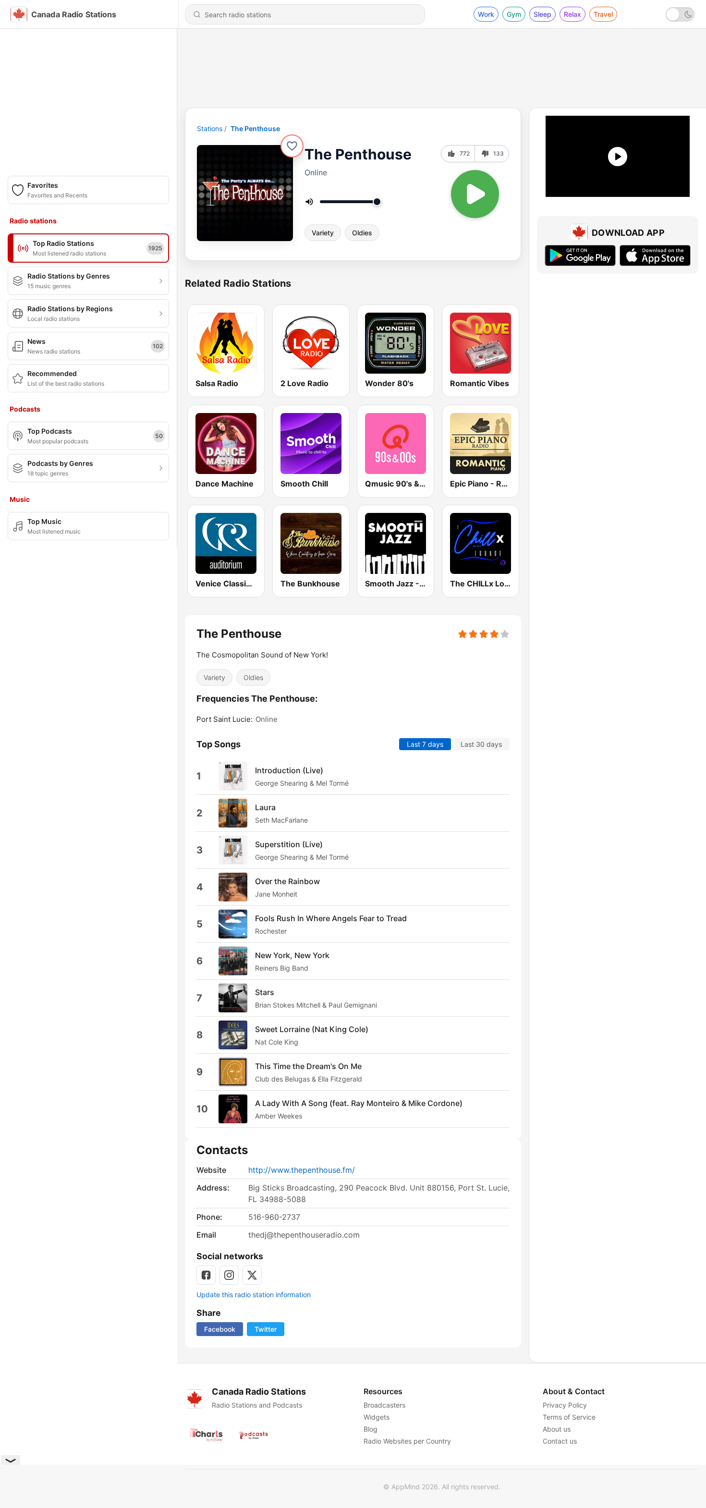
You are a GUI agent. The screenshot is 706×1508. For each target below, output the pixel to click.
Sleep (542, 14)
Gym (514, 14)
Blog (370, 1429)
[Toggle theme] (680, 14)
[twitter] (252, 1275)
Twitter (266, 1329)
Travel (603, 14)
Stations (209, 128)
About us (557, 1429)
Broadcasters (384, 1405)
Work (486, 14)
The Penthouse (255, 128)
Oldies (362, 233)
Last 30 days (481, 744)
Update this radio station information (253, 1294)
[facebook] (206, 1275)
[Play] (475, 194)
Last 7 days (425, 744)
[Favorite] (292, 146)
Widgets (377, 1417)
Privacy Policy (565, 1405)
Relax (572, 14)
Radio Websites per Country (407, 1441)
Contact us (560, 1441)
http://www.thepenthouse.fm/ (301, 1170)
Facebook (219, 1329)
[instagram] (229, 1275)
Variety (323, 233)
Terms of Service (569, 1417)
